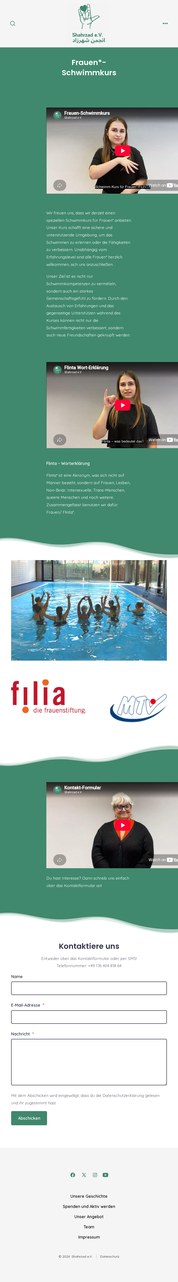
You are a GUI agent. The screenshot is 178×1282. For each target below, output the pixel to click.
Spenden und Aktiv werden (89, 1206)
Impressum (89, 1237)
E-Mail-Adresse (27, 1005)
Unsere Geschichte (89, 1196)
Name (17, 976)
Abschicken (29, 1118)
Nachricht (22, 1033)
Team (89, 1226)
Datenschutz (109, 1256)
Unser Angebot (89, 1216)
